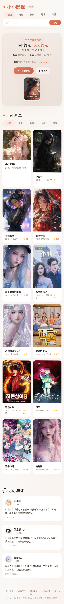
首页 (10, 14)
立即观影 (26, 71)
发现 (55, 23)
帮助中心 (22, 591)
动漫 (54, 14)
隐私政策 (34, 591)
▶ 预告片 (43, 71)
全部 (9, 123)
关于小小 (9, 591)
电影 (21, 14)
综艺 (43, 14)
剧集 (32, 14)
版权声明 (46, 591)
